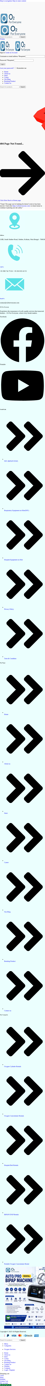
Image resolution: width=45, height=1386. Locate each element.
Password (7, 60)
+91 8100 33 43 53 (6, 4)
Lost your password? (7, 68)
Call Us (2, 267)
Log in (2, 64)
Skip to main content (19, 1)
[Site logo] (11, 23)
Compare (7, 1368)
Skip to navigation (6, 1)
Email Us (2, 298)
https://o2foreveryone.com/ (21, 206)
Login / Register (9, 1370)
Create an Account (11, 53)
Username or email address (12, 56)
